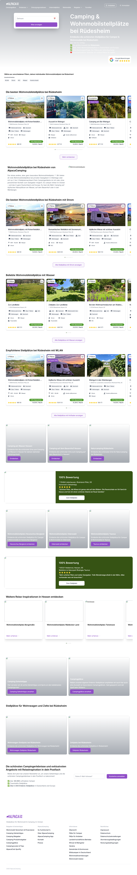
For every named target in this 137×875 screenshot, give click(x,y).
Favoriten (88, 7)
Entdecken (22, 7)
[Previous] (8, 107)
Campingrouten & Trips (15, 846)
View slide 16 (114, 375)
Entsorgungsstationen (38, 7)
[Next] (42, 107)
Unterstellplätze (54, 7)
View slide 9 (62, 224)
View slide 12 (66, 224)
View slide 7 (60, 224)
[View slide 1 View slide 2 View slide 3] (106, 107)
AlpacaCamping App (45, 836)
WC (19, 80)
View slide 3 (23, 224)
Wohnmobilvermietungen (78, 856)
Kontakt (41, 840)
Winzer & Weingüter (76, 843)
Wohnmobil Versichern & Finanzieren (20, 830)
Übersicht (73, 830)
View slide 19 (74, 224)
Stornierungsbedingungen (110, 840)
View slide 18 (73, 224)
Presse (40, 843)
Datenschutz (105, 833)
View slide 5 (25, 224)
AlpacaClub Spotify (13, 849)
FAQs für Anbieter (76, 836)
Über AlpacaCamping (46, 833)
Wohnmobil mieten (76, 859)
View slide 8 (29, 224)
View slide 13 (67, 224)
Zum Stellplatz (71, 498)
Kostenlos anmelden (117, 776)
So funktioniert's (44, 830)
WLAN (7, 80)
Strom (13, 80)
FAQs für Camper (75, 833)
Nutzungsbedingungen (109, 843)
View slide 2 (54, 224)
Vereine (72, 846)
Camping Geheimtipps (14, 833)
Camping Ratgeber (13, 836)
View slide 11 (108, 375)
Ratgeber (77, 7)
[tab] (55, 149)
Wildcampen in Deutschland (80, 852)
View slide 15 (113, 375)
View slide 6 (66, 375)
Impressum (104, 830)
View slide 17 (72, 224)
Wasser (25, 80)
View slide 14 (68, 224)
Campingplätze (11, 7)
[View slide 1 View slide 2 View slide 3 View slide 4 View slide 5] (66, 107)
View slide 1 (100, 224)
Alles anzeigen (36, 25)
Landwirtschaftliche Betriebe (80, 840)
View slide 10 (111, 224)
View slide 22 (78, 224)
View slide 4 (24, 224)
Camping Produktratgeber (16, 840)
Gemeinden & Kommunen (78, 849)
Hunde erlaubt (34, 80)
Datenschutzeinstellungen (110, 836)
